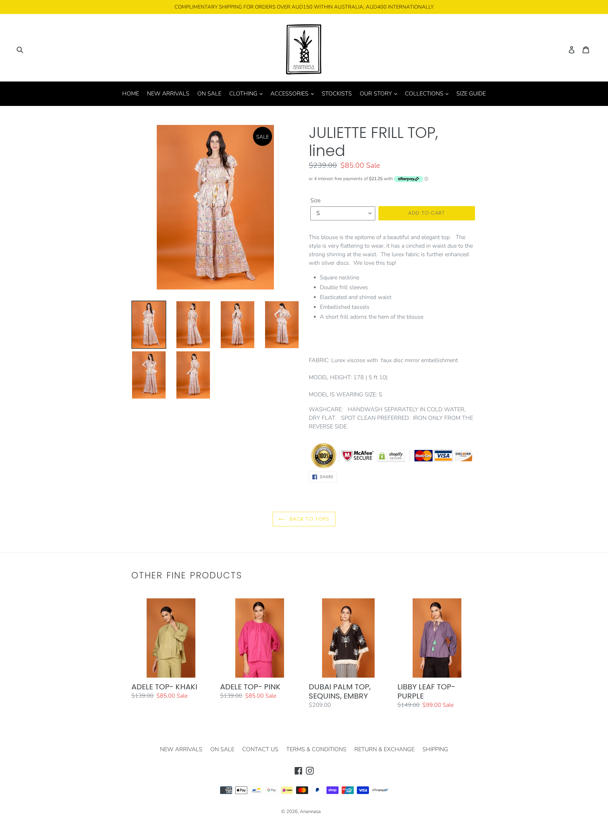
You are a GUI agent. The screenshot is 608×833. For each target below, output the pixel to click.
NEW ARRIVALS (168, 93)
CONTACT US (260, 749)
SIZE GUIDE (471, 93)
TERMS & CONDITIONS (316, 749)
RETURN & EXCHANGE (384, 749)
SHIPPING (435, 749)
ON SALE (209, 93)
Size (315, 200)
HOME (130, 93)
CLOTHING (244, 93)
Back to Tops (309, 519)
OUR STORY (377, 93)
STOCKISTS (337, 93)
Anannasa (310, 811)
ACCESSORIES (290, 93)
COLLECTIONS (425, 93)
